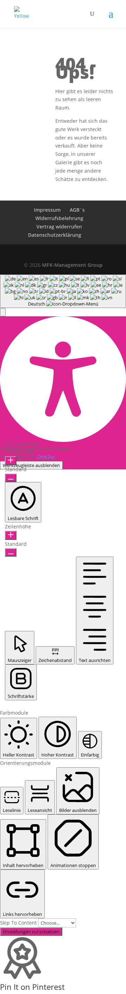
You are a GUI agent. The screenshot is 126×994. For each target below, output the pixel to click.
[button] (3, 312)
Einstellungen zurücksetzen (31, 931)
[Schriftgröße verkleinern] (10, 478)
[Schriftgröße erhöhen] (10, 460)
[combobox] (63, 291)
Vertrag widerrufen (59, 226)
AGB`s (77, 209)
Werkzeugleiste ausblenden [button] (31, 465)
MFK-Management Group (72, 265)
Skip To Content (19, 922)
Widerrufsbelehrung (59, 218)
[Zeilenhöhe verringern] (10, 552)
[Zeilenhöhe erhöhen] (10, 535)
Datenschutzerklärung (54, 235)
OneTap (46, 456)
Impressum (47, 209)
